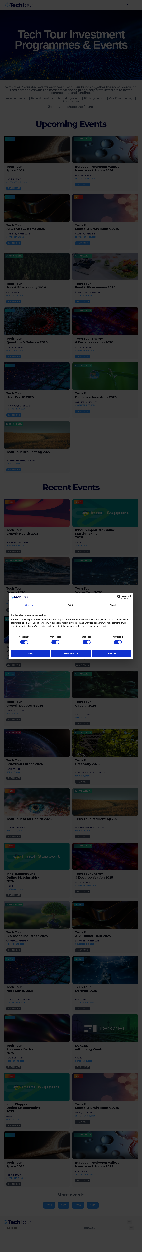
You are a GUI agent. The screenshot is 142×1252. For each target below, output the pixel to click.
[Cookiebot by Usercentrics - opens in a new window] (119, 597)
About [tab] (113, 605)
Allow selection (71, 653)
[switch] (55, 642)
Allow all (111, 653)
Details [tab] (71, 605)
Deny (30, 653)
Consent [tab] (29, 605)
